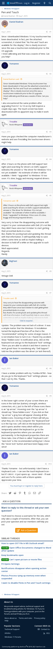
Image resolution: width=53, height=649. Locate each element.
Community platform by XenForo (24, 647)
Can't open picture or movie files (25, 559)
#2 (50, 74)
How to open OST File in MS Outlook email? (22, 543)
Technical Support (12, 629)
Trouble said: (8, 298)
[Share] (47, 32)
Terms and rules (25, 618)
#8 (50, 368)
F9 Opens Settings (10, 563)
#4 (50, 159)
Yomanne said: (9, 201)
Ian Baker (14, 358)
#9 (50, 396)
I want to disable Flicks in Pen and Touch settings (25, 582)
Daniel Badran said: (11, 79)
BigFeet (13, 261)
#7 (50, 293)
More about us (11, 618)
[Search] (49, 3)
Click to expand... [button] (27, 320)
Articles (8, 633)
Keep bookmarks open (12, 555)
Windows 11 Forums (13, 637)
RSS (48, 633)
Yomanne (14, 63)
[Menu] (3, 3)
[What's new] (44, 3)
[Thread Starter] (5, 26)
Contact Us (45, 629)
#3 (50, 132)
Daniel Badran (9, 16)
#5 (50, 195)
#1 (50, 32)
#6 (50, 271)
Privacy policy (39, 618)
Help (6, 620)
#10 (50, 464)
